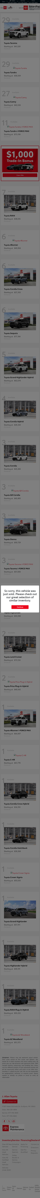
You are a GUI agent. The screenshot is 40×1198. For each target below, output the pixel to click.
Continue (20, 607)
